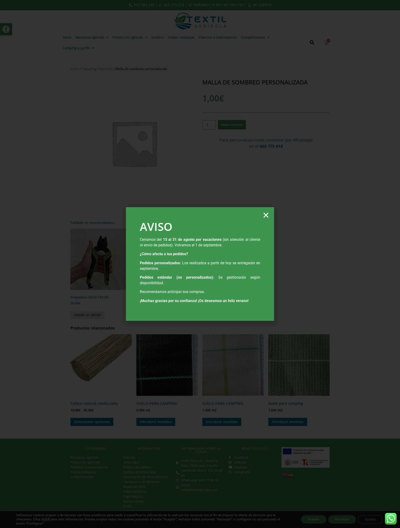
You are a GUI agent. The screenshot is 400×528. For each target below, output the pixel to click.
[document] (200, 264)
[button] (265, 215)
